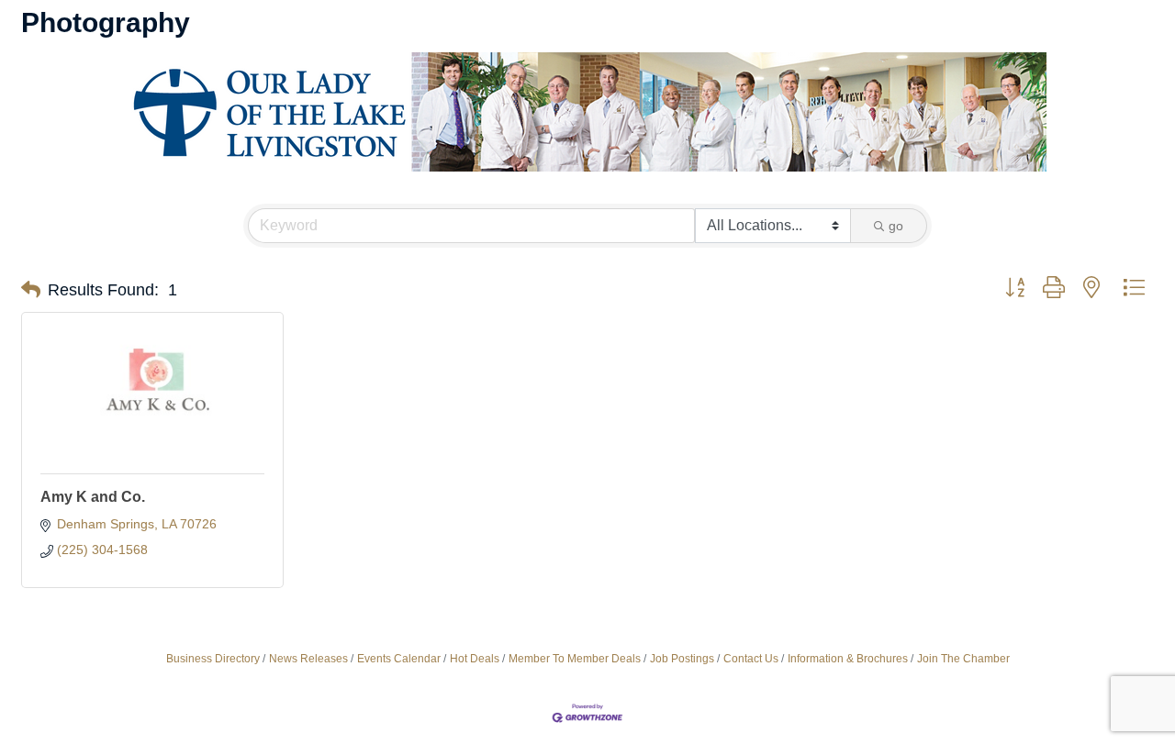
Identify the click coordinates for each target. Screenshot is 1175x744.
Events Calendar (399, 658)
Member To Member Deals (575, 658)
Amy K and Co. (92, 497)
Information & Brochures (848, 658)
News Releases (308, 658)
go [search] (896, 225)
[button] (30, 290)
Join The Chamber (963, 658)
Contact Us (750, 658)
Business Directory (213, 658)
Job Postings (682, 658)
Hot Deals (474, 658)
